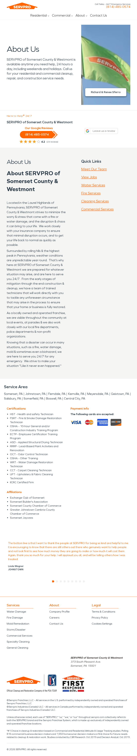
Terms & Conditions (103, 611)
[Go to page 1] (53, 581)
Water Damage (16, 611)
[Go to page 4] (65, 581)
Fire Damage (15, 617)
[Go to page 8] (80, 581)
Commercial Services (97, 209)
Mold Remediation (18, 623)
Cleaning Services (95, 201)
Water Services (93, 185)
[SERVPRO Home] (22, 6)
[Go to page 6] (72, 581)
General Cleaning (17, 647)
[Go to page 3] (61, 581)
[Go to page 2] (57, 581)
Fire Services (91, 193)
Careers (54, 617)
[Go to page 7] (76, 581)
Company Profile (59, 611)
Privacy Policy (100, 617)
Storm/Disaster (16, 629)
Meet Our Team (94, 169)
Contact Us (98, 15)
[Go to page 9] (84, 581)
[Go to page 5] (69, 581)
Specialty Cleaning (18, 641)
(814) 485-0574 (118, 7)
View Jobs (89, 177)
